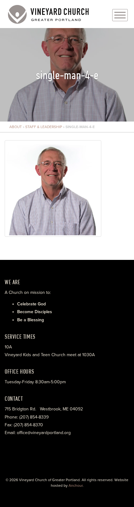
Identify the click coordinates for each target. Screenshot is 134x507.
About (15, 127)
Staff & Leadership (43, 127)
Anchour (76, 485)
